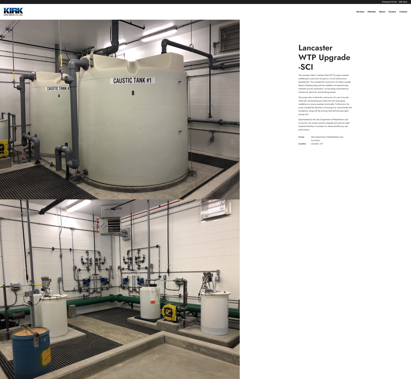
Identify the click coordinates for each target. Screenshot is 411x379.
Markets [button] (372, 12)
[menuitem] (389, 2)
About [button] (382, 12)
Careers (392, 12)
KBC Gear (403, 2)
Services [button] (360, 12)
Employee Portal (389, 2)
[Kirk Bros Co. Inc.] (13, 12)
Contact (403, 12)
